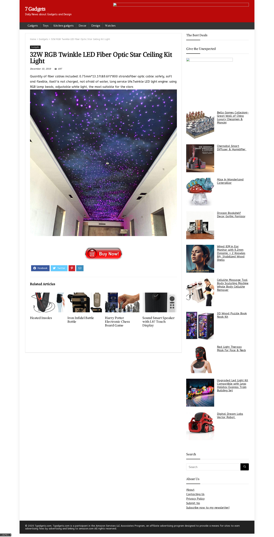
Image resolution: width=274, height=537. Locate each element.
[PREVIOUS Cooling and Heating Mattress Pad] (3, 527)
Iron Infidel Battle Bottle (80, 320)
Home (33, 39)
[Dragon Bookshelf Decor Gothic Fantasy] (200, 225)
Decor (82, 25)
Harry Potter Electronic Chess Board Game (117, 321)
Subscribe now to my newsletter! (207, 507)
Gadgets (33, 25)
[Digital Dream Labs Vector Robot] (200, 426)
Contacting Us (195, 494)
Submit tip (193, 503)
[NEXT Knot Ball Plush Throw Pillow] (270, 527)
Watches (110, 25)
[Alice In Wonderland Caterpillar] (200, 192)
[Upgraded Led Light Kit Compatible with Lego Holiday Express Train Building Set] (200, 393)
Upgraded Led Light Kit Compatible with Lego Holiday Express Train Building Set (232, 385)
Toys (45, 25)
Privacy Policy (195, 498)
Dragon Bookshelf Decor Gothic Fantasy (231, 214)
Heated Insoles (41, 318)
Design (95, 25)
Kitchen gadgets (63, 25)
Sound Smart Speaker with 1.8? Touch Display (158, 321)
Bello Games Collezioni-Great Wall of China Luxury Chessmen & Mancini (233, 117)
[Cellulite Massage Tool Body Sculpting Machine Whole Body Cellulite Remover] (200, 292)
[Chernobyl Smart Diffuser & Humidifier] (200, 158)
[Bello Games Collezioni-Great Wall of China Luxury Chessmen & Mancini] (200, 125)
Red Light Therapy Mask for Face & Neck (231, 348)
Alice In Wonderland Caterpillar (230, 181)
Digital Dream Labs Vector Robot (230, 415)
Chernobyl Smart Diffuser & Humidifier (231, 147)
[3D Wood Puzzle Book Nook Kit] (200, 326)
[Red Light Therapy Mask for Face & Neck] (200, 359)
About (190, 489)
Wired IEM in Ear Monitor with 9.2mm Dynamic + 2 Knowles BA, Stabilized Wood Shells (231, 253)
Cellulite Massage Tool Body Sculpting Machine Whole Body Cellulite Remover (232, 285)
